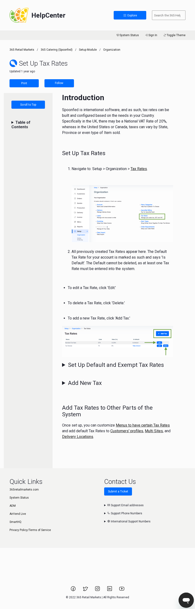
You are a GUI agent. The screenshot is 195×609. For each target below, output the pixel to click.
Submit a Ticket (118, 491)
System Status (129, 35)
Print (24, 83)
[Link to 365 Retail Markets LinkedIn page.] (110, 590)
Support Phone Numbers (126, 513)
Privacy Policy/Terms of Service (30, 530)
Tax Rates (139, 169)
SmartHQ (15, 522)
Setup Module (88, 49)
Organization (111, 49)
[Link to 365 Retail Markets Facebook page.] (74, 590)
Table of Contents (20, 124)
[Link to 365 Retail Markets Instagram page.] (98, 590)
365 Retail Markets (22, 49)
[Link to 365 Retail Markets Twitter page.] (86, 590)
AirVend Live (18, 514)
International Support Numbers (130, 521)
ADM (13, 505)
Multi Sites (154, 431)
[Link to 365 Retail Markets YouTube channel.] (121, 590)
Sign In (152, 35)
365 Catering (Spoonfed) (57, 49)
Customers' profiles (126, 431)
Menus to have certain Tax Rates (143, 425)
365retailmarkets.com (24, 489)
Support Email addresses (127, 505)
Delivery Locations (77, 436)
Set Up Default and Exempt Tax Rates (116, 365)
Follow (59, 83)
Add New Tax (85, 383)
